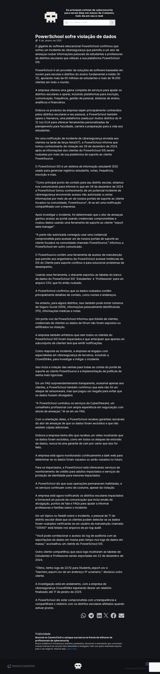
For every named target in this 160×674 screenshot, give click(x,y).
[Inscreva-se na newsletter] (112, 23)
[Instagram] (147, 664)
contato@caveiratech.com (137, 668)
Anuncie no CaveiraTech (23, 665)
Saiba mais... (72, 649)
